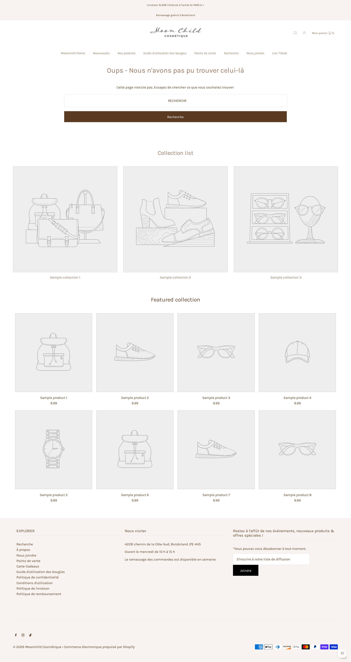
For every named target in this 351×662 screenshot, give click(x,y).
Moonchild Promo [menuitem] (73, 53)
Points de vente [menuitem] (205, 53)
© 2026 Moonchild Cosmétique (37, 647)
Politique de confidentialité (37, 577)
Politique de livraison (32, 588)
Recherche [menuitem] (231, 53)
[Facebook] (16, 635)
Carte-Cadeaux (27, 566)
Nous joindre (26, 555)
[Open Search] (295, 32)
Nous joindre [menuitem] (255, 53)
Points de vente (28, 561)
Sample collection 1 (65, 277)
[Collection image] (65, 269)
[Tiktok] (30, 635)
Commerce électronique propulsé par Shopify (99, 647)
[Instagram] (23, 635)
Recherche (24, 544)
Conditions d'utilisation (34, 583)
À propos (23, 550)
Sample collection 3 (285, 277)
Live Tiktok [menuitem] (279, 53)
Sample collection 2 (175, 277)
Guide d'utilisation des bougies (40, 572)
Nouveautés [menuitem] (101, 53)
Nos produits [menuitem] (126, 53)
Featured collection (175, 299)
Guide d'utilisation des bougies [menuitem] (164, 53)
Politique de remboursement (38, 594)
